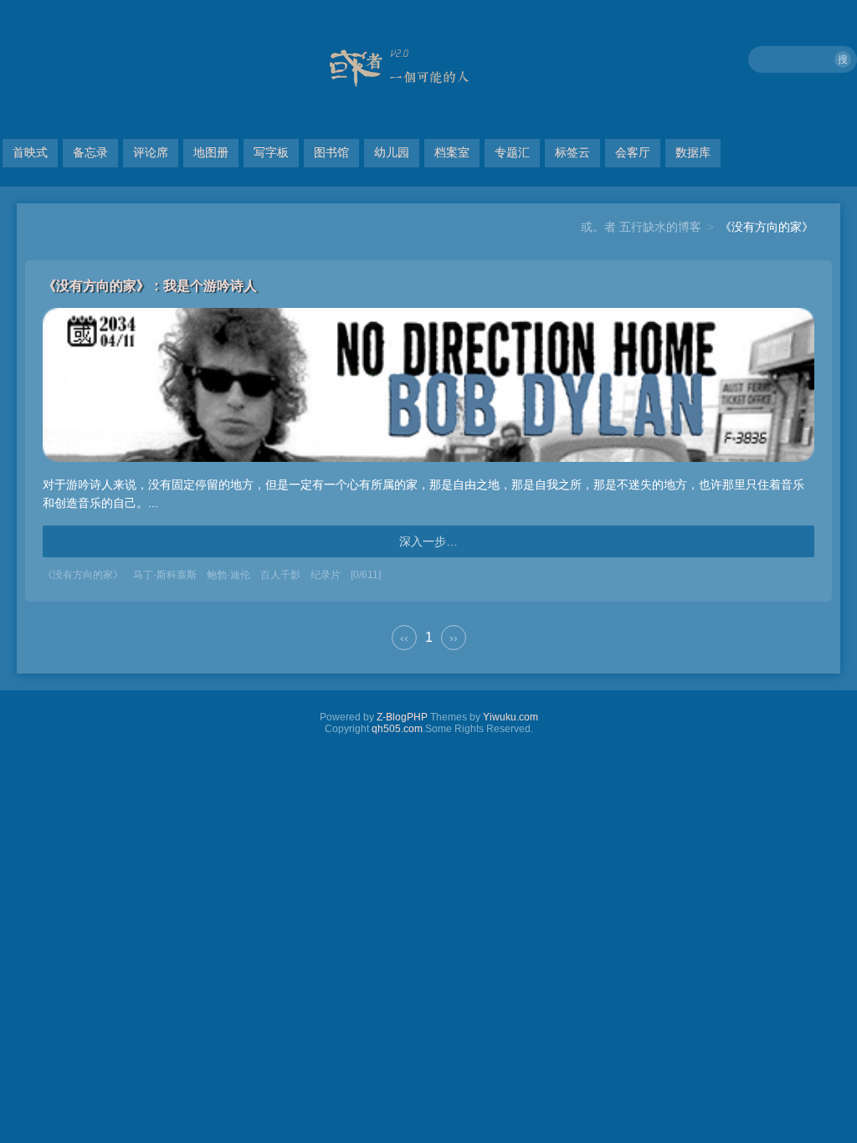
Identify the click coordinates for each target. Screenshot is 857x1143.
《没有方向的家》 (83, 575)
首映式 (30, 152)
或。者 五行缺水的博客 (641, 226)
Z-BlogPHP (402, 717)
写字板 (271, 152)
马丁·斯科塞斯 (165, 575)
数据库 (693, 152)
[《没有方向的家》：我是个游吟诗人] (428, 466)
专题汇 (512, 152)
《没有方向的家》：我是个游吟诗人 (150, 286)
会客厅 (632, 152)
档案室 (452, 152)
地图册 (210, 152)
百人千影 (280, 575)
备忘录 (90, 152)
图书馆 (331, 152)
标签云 (572, 152)
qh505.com (397, 729)
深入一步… (428, 541)
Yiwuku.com (510, 717)
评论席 (150, 152)
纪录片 (325, 575)
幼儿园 (391, 152)
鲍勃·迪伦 (228, 575)
